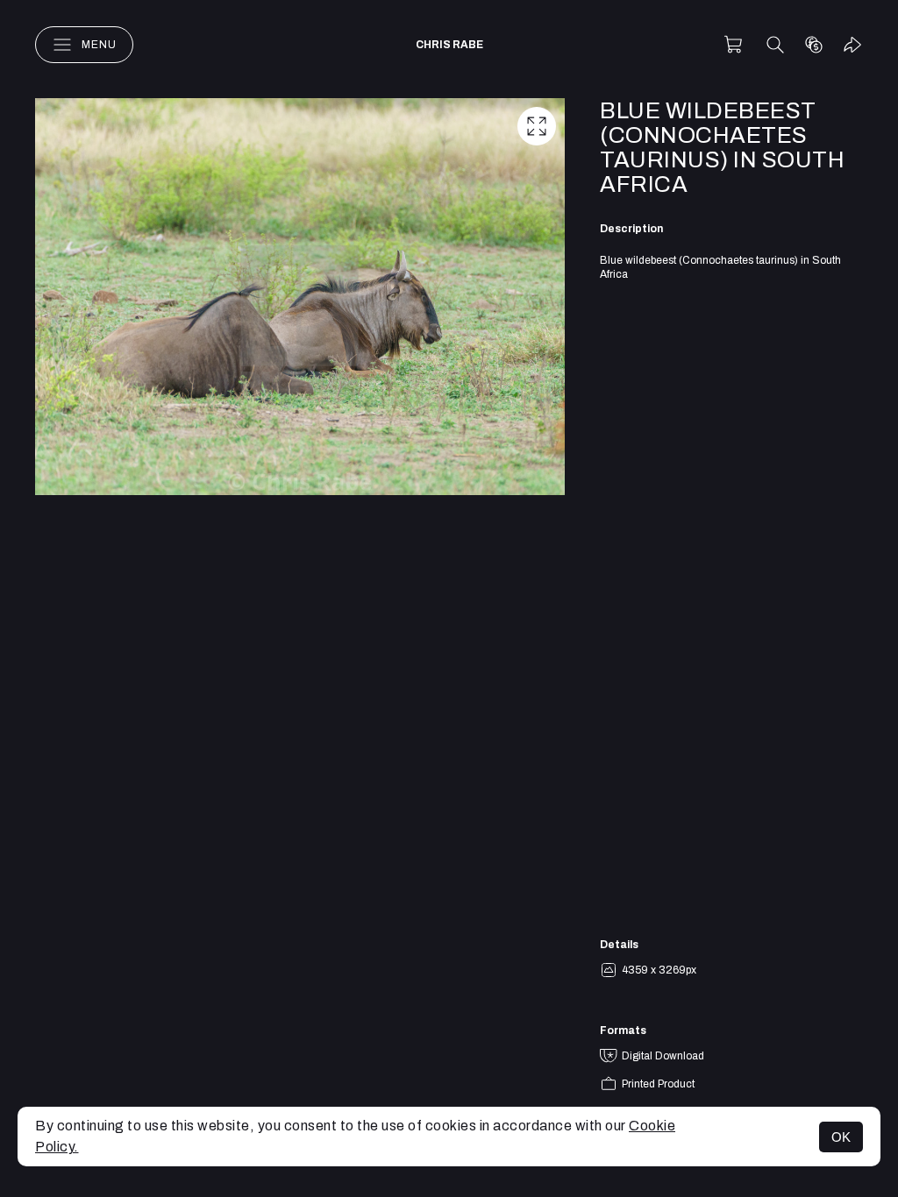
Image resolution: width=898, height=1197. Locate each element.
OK (841, 1137)
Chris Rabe (449, 45)
